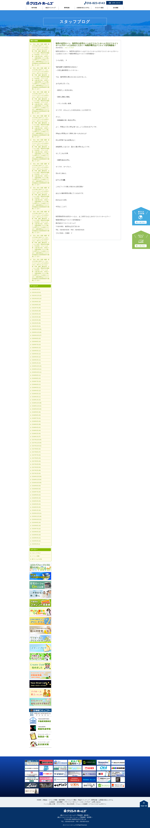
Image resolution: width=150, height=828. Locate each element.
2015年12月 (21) (36, 513)
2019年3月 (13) (36, 393)
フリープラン (61, 804)
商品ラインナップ (50, 8)
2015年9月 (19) (36, 522)
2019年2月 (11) (36, 396)
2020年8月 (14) (36, 341)
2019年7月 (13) (36, 381)
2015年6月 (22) (36, 531)
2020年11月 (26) (36, 332)
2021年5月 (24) (36, 314)
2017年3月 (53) (36, 467)
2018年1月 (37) (36, 436)
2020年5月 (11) (36, 350)
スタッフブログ (65, 37)
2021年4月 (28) (36, 317)
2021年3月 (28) (36, 320)
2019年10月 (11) (36, 372)
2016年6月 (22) (36, 495)
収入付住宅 (70, 804)
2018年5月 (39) (36, 424)
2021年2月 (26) (36, 323)
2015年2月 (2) (36, 544)
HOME (57, 37)
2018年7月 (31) (36, 418)
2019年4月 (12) (36, 390)
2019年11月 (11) (36, 369)
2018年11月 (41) (36, 406)
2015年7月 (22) (36, 528)
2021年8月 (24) (36, 304)
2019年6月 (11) (36, 384)
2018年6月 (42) (36, 421)
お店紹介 (52, 802)
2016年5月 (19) (36, 498)
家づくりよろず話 (37, 559)
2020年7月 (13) (36, 344)
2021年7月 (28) (36, 308)
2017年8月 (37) (36, 452)
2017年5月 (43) (36, 461)
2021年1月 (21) (36, 326)
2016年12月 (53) (36, 476)
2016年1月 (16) (36, 510)
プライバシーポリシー (71, 802)
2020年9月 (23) (36, 338)
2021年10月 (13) (36, 298)
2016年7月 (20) (36, 492)
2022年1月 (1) (36, 289)
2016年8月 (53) (36, 489)
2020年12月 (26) (36, 329)
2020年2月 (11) (36, 360)
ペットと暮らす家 (49, 804)
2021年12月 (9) (36, 292)
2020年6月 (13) (36, 347)
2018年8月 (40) (36, 415)
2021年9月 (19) (36, 301)
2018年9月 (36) (36, 412)
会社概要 (115, 8)
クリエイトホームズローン (97, 804)
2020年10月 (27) (36, 335)
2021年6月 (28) (36, 311)
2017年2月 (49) (36, 470)
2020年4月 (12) (36, 354)
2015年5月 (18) (36, 535)
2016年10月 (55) (36, 482)
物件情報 (34, 8)
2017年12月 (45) (36, 439)
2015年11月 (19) (36, 516)
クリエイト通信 (99, 8)
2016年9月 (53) (36, 485)
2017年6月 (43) (36, 458)
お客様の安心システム (83, 8)
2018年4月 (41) (36, 427)
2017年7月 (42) (36, 455)
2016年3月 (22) (36, 504)
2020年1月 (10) (36, 363)
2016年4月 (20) (36, 501)
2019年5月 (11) (36, 387)
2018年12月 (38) (36, 403)
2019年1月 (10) (36, 400)
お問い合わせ (96, 802)
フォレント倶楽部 (81, 804)
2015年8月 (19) (36, 525)
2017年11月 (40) (36, 443)
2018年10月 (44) (36, 409)
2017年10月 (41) (36, 446)
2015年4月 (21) (36, 538)
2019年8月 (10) (36, 378)
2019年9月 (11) (36, 375)
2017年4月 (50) (36, 464)
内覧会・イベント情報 (50, 800)
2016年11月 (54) (36, 479)
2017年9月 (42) (36, 449)
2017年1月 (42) (36, 473)
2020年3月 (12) (36, 357)
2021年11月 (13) (36, 295)
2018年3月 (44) (36, 430)
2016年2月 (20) (36, 507)
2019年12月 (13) (36, 366)
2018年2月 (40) (36, 433)
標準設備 (67, 8)
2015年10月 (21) (36, 519)
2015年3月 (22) (36, 541)
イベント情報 (35, 556)
